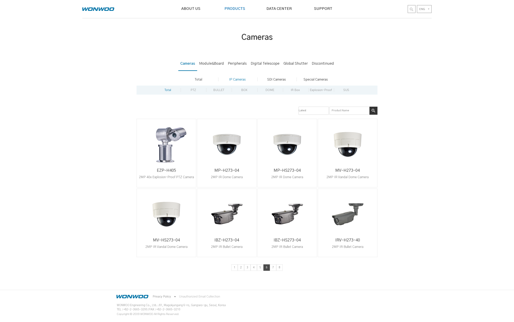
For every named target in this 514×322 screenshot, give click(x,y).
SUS (346, 90)
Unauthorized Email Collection (199, 296)
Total (198, 79)
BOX (244, 90)
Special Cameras (316, 79)
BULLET (218, 90)
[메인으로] (98, 9)
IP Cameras (237, 79)
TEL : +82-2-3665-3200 (132, 309)
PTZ (193, 90)
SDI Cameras (276, 79)
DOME (269, 90)
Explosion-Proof (321, 90)
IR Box (295, 90)
